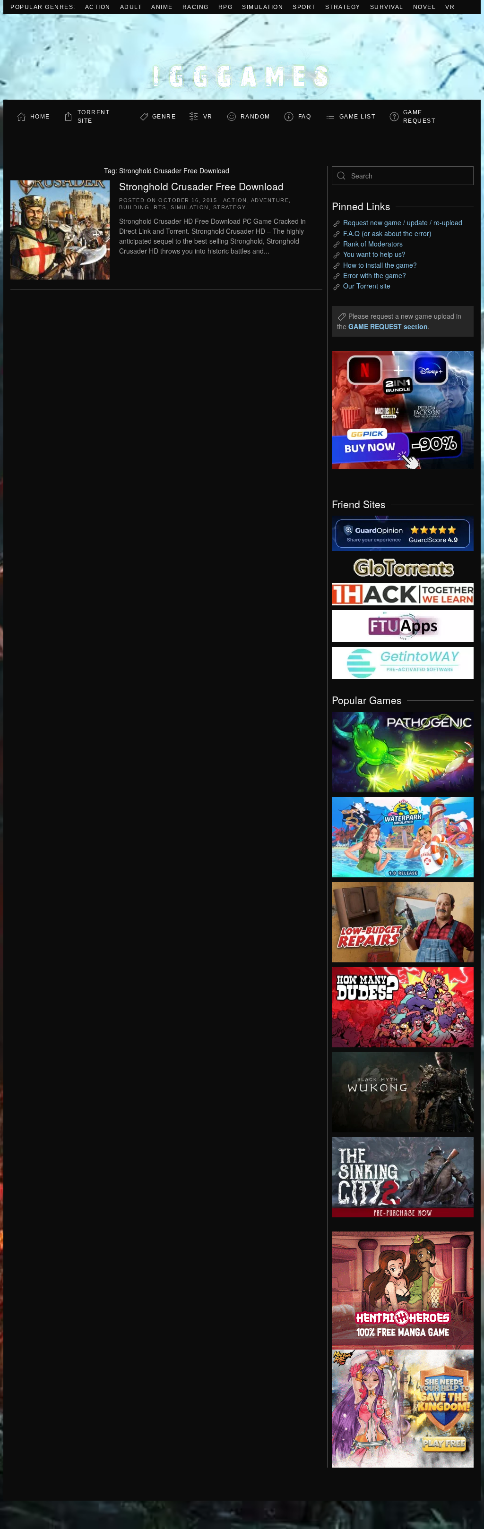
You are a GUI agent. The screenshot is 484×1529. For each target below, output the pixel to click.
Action (98, 7)
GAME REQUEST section (388, 326)
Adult (131, 7)
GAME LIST (357, 116)
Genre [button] (164, 116)
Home (40, 116)
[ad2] (396, 1291)
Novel (424, 7)
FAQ (304, 116)
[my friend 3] (403, 593)
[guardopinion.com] (403, 532)
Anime (162, 7)
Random (255, 116)
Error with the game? (374, 275)
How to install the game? (380, 265)
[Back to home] (242, 57)
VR (450, 7)
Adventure (270, 200)
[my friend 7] (403, 662)
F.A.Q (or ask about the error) (387, 233)
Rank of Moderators (373, 243)
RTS (160, 207)
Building (134, 207)
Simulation (262, 7)
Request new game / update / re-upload (402, 222)
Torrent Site (94, 116)
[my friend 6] (403, 625)
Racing (195, 7)
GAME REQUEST (419, 116)
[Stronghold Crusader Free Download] (60, 228)
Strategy (343, 7)
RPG (225, 7)
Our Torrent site (366, 285)
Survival (387, 7)
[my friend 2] (403, 566)
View (402, 750)
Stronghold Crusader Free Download (201, 186)
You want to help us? (374, 254)
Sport (304, 7)
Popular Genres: (43, 7)
